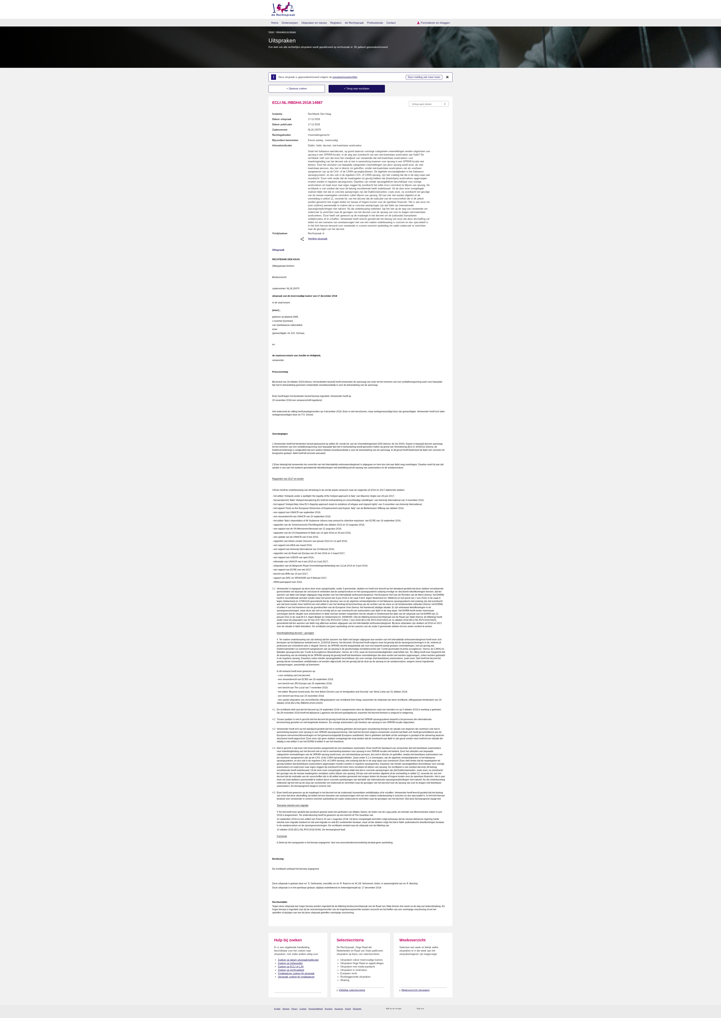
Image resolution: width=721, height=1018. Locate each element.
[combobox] (429, 104)
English (277, 1009)
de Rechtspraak (354, 22)
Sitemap (286, 1009)
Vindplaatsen (279, 233)
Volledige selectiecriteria (352, 990)
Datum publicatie (282, 124)
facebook (432, 1009)
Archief (348, 1009)
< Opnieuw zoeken (297, 88)
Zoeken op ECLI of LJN (290, 966)
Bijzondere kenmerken (285, 140)
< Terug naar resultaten (356, 88)
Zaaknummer (279, 129)
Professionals (375, 22)
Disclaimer (357, 1009)
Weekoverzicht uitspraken (415, 990)
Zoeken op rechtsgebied (291, 970)
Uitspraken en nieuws (314, 22)
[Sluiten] (447, 77)
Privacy (294, 1009)
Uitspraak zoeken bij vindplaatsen (296, 976)
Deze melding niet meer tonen (424, 77)
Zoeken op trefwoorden (290, 963)
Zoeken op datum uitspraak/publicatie (298, 959)
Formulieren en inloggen (435, 22)
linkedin (442, 1009)
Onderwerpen (290, 22)
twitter (427, 1009)
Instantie (277, 114)
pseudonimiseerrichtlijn (345, 77)
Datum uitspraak (281, 119)
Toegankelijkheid (315, 1009)
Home (274, 22)
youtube (447, 1009)
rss (405, 1009)
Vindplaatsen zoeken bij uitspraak (296, 973)
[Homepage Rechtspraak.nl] (281, 8)
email (410, 1009)
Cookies (302, 1009)
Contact (391, 22)
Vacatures (338, 1009)
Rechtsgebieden (281, 135)
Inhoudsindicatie (282, 145)
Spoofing (329, 1009)
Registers (336, 22)
